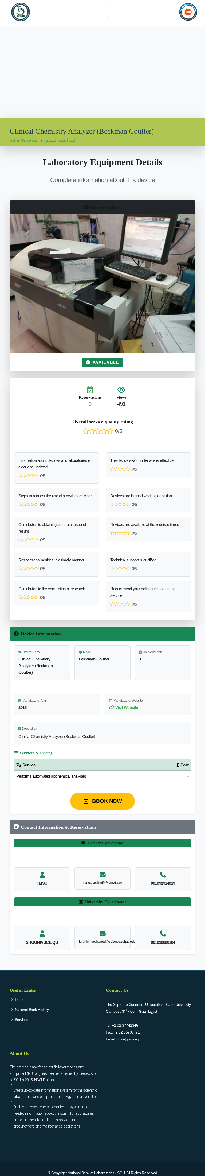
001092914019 (163, 883)
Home (20, 999)
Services (21, 1020)
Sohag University (24, 140)
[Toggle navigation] (100, 12)
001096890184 (163, 942)
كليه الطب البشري (60, 140)
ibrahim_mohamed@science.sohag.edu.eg (109, 942)
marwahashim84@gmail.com (102, 882)
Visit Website (126, 707)
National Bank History (32, 1009)
